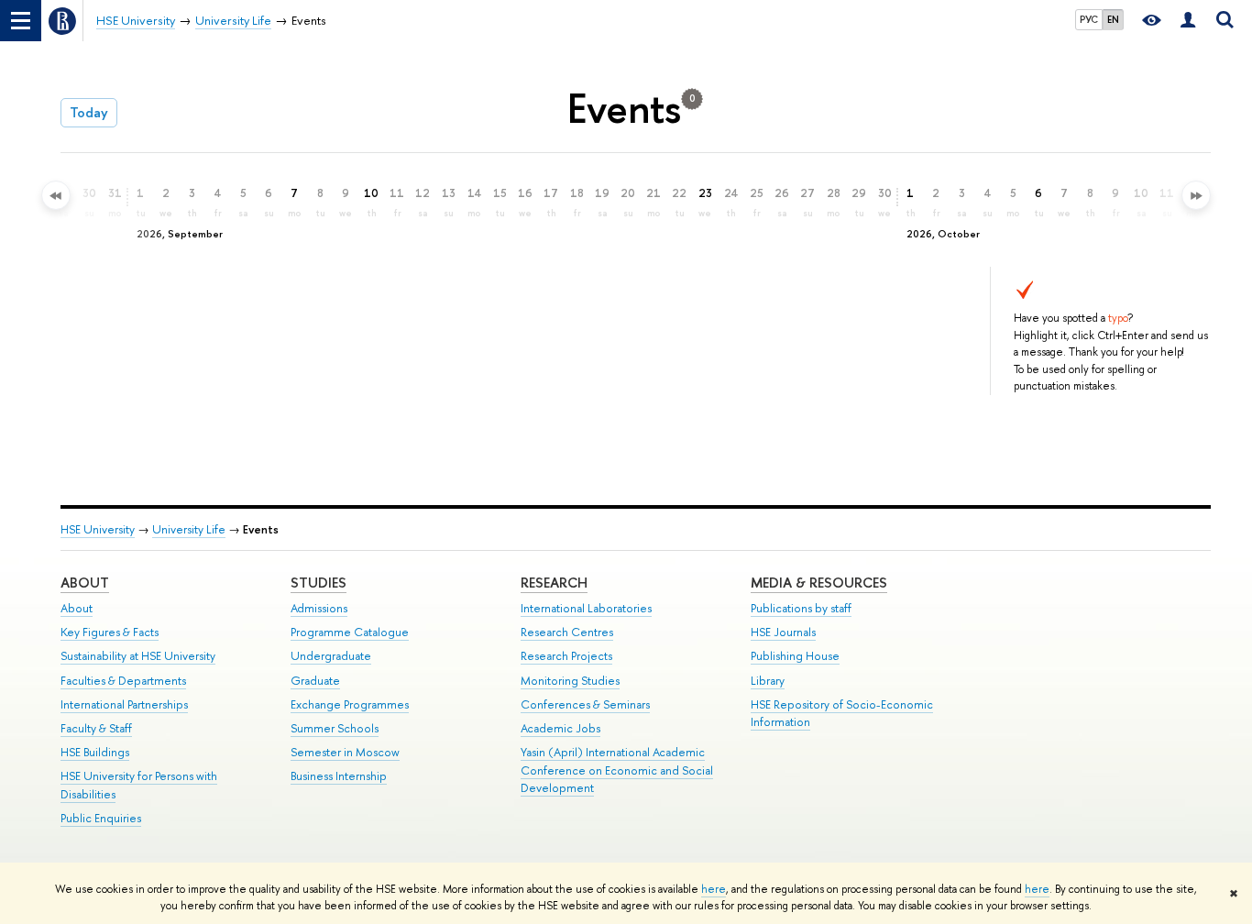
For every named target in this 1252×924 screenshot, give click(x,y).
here (713, 889)
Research (554, 582)
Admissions (319, 608)
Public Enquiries (100, 818)
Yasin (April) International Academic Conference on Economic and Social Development (617, 770)
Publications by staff (801, 608)
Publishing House (795, 656)
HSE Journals (783, 632)
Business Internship (339, 776)
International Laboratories (586, 608)
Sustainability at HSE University (137, 656)
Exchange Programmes (350, 704)
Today (89, 112)
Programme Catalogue (350, 632)
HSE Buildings (94, 752)
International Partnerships (124, 704)
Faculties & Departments (123, 680)
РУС (1089, 19)
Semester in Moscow (345, 752)
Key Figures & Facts (109, 632)
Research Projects (566, 656)
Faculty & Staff (96, 728)
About (84, 582)
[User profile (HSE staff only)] (1188, 20)
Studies (318, 582)
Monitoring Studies (570, 680)
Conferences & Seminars (585, 704)
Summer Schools (335, 728)
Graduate (315, 680)
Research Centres (567, 632)
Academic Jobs (560, 728)
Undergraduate (331, 656)
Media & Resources (819, 582)
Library (768, 680)
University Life (188, 529)
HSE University (97, 529)
